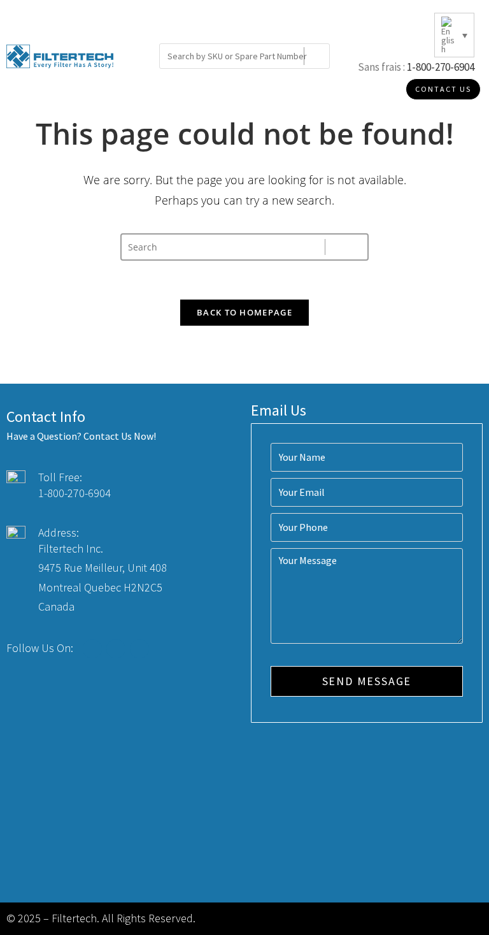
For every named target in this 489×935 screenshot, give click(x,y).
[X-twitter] (115, 648)
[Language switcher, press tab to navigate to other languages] (454, 35)
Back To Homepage (244, 312)
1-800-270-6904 (440, 67)
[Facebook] (92, 648)
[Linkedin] (139, 648)
